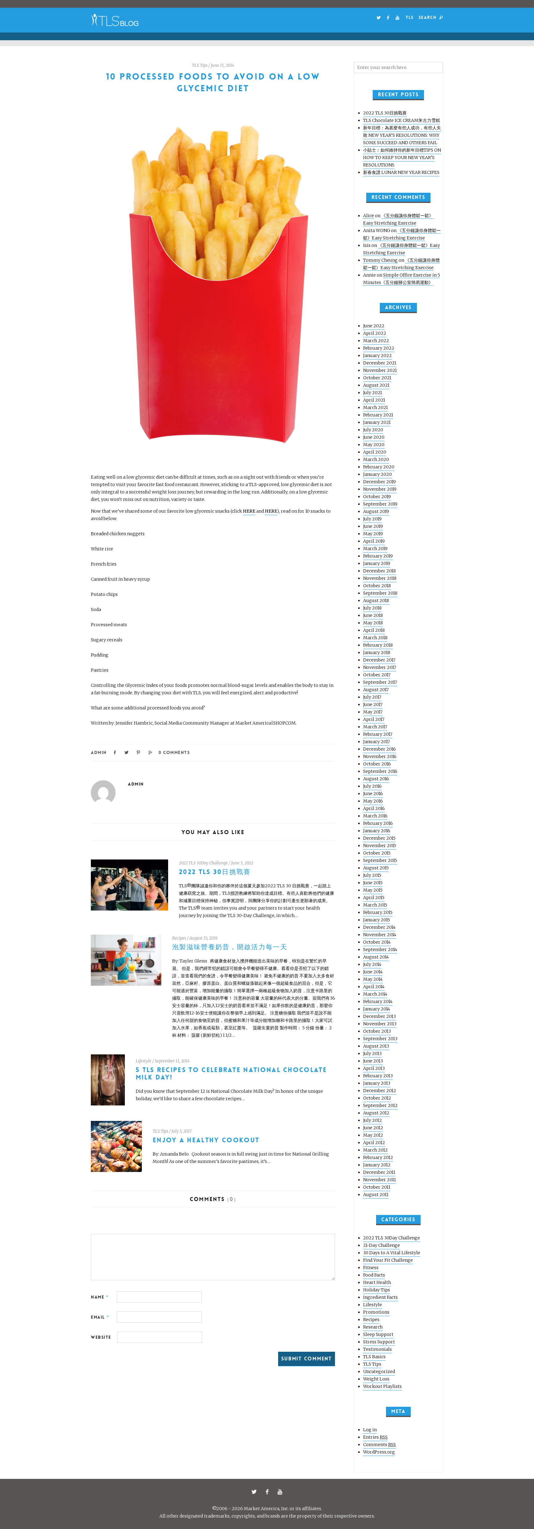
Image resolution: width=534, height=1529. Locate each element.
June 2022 (373, 326)
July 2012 (372, 1120)
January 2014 (376, 1009)
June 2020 (373, 437)
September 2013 (380, 1038)
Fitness (371, 1267)
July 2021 (372, 392)
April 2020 (374, 452)
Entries (375, 1437)
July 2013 (372, 1053)
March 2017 (375, 727)
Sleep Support (378, 1334)
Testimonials (377, 1349)
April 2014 (373, 986)
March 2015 (375, 905)
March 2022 (376, 340)
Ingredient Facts (380, 1297)
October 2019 (377, 496)
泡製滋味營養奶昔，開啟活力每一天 (229, 947)
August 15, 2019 (203, 938)
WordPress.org (379, 1452)
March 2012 (375, 1150)
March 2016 (375, 816)
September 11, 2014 (172, 1061)
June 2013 (373, 1061)
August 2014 (376, 957)
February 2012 (378, 1157)
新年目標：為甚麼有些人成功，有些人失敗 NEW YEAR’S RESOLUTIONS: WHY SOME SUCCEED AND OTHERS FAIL (402, 135)
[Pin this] (139, 752)
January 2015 (376, 920)
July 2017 (372, 697)
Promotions (376, 1312)
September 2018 (380, 593)
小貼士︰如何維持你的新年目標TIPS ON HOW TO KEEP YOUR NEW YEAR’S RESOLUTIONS (402, 157)
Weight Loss (376, 1379)
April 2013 (374, 1068)
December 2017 (379, 660)
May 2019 (373, 533)
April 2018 (374, 630)
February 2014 (377, 1001)
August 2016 (376, 779)
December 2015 (379, 838)
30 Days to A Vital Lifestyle (391, 1253)
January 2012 (377, 1165)
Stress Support (379, 1342)
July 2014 (372, 964)
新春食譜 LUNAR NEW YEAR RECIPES (401, 172)
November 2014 (379, 934)
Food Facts (374, 1275)
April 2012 (374, 1142)
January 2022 (377, 355)
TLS (409, 17)
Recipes (179, 938)
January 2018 (376, 652)
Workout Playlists (382, 1386)
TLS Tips (199, 65)
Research (373, 1327)
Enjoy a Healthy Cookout (206, 1140)
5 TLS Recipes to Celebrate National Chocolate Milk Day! (231, 1074)
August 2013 (376, 1046)
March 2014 (375, 994)
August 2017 (376, 689)
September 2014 (380, 949)
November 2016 (379, 756)
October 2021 (377, 378)
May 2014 (373, 979)
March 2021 (375, 407)
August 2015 (376, 868)
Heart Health (377, 1282)
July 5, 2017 (182, 1131)
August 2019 (376, 511)
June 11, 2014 (222, 65)
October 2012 (377, 1098)
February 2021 (378, 415)
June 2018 (373, 615)
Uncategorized (379, 1371)
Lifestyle (143, 1061)
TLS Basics (374, 1356)
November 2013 (379, 1024)
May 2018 (373, 623)
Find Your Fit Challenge (388, 1260)
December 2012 (379, 1090)
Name (99, 1297)
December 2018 (379, 571)
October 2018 (377, 585)
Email (100, 1317)
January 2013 (376, 1083)
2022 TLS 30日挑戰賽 (215, 872)
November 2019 (379, 489)
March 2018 (375, 637)
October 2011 (376, 1187)
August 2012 (376, 1113)
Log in (370, 1429)
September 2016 (380, 771)
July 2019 (372, 519)
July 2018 (372, 608)
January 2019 (376, 563)
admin (99, 752)
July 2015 (372, 875)
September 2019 (380, 504)
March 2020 (376, 459)
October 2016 (377, 764)
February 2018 (378, 645)
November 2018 (379, 578)
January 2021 (377, 422)
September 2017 (380, 682)
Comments (379, 1444)
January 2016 (376, 830)
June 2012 (373, 1128)
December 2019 (379, 482)
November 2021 (380, 370)
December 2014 (379, 927)
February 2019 (378, 556)
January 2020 (377, 474)
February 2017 (377, 734)
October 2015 (377, 853)
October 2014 (377, 942)
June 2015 (373, 882)
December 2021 (379, 363)
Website (101, 1337)
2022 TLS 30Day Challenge (203, 863)
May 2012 (373, 1135)
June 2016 (373, 793)
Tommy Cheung (380, 260)
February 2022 (378, 348)
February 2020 (378, 467)
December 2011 (379, 1172)
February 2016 (378, 823)
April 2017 (373, 719)
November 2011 (379, 1179)
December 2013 (379, 1016)
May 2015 (373, 890)
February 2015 (377, 912)
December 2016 (379, 749)
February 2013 (378, 1076)
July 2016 (372, 786)
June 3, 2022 (242, 863)
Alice (368, 215)
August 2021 (376, 385)
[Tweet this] (127, 752)
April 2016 (374, 808)
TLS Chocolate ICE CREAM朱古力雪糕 (401, 120)
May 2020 (373, 444)
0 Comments (174, 752)
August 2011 (375, 1194)
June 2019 (373, 526)
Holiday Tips (376, 1290)
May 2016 (373, 801)
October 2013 (377, 1031)
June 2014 (373, 972)
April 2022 (374, 333)
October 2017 (377, 675)
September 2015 (380, 860)
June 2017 (373, 704)
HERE (249, 511)
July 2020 (373, 430)
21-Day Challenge (381, 1245)
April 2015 (373, 897)
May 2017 (373, 712)
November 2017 (379, 667)
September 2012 (380, 1105)
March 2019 (375, 548)
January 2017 (376, 741)
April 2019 (374, 541)
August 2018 (376, 600)
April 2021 (374, 400)
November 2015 (379, 845)
